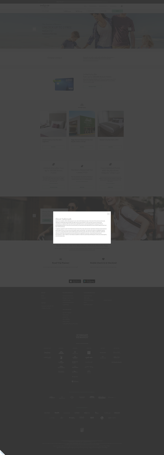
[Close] (108, 214)
